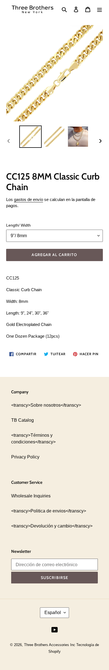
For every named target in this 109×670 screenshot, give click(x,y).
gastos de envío (28, 199)
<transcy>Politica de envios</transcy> (48, 511)
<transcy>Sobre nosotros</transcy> (46, 405)
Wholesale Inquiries (31, 496)
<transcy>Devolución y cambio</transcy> (52, 526)
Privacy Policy (25, 457)
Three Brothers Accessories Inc (50, 645)
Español (52, 612)
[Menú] (99, 9)
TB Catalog (22, 420)
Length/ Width (18, 225)
